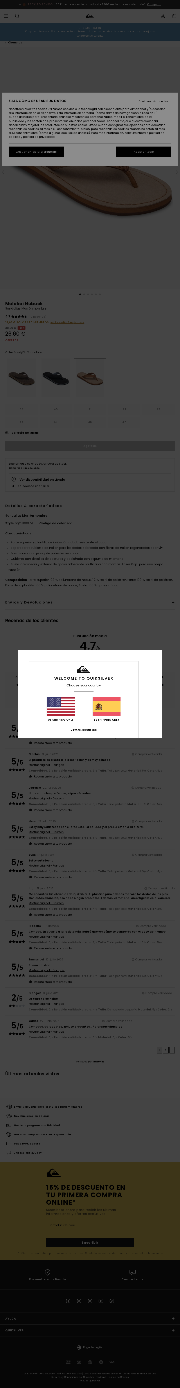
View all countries (84, 730)
